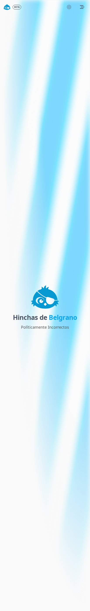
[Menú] (82, 7)
